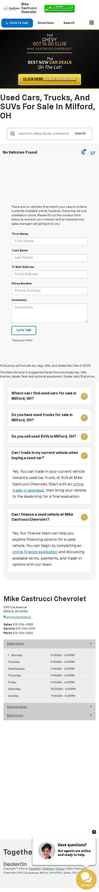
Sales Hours (15, 643)
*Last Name (20, 250)
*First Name (20, 234)
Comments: (19, 300)
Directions (46, 23)
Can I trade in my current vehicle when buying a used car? (45, 455)
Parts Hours (15, 715)
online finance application (35, 552)
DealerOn (35, 868)
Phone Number (22, 283)
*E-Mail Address (23, 267)
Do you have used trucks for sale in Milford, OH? (42, 417)
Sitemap (48, 868)
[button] (17, 23)
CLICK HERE (49, 79)
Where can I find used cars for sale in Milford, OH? (44, 396)
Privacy (60, 868)
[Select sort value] (91, 153)
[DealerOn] (15, 864)
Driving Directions (18, 617)
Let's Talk (24, 330)
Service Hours (17, 707)
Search (80, 133)
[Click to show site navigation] (91, 23)
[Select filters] (83, 153)
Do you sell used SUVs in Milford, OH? (44, 437)
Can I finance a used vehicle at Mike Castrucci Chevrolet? (42, 517)
